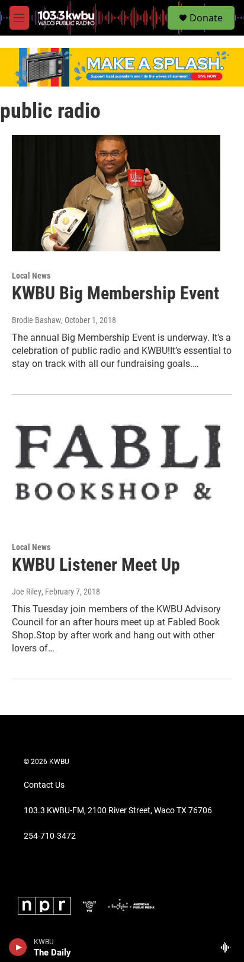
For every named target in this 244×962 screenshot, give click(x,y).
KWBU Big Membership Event (115, 293)
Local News (31, 275)
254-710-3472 (50, 836)
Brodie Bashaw (36, 320)
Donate (206, 17)
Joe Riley (26, 591)
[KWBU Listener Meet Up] (116, 465)
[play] (18, 947)
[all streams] (228, 947)
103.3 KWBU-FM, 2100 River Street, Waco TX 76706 (118, 810)
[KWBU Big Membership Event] (116, 193)
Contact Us (44, 785)
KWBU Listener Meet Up (96, 564)
